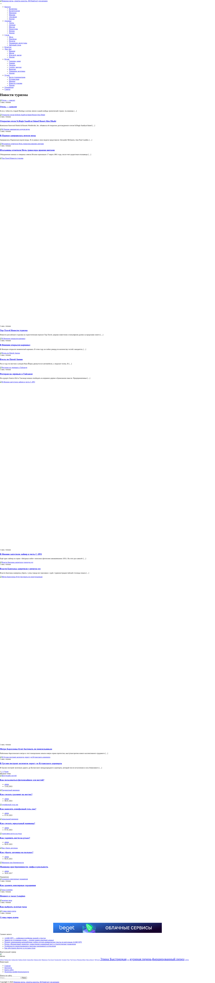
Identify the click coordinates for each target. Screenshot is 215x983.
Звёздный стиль (15, 45)
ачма (128, 959)
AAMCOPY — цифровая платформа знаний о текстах (25, 938)
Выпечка (12, 69)
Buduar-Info (7, 959)
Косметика (13, 9)
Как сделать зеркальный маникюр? (17, 823)
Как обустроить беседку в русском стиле (19, 948)
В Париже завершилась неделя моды (18, 135)
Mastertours (45, 959)
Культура (7, 47)
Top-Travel (51, 959)
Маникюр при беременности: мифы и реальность (24, 867)
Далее (6, 772)
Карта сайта (9, 970)
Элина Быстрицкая (113, 959)
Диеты (11, 23)
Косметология (14, 11)
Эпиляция (13, 17)
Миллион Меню (81, 959)
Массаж (12, 27)
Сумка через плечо (9, 917)
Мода (11, 37)
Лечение (12, 25)
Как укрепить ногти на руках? (15, 838)
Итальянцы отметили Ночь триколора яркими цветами (27, 150)
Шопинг (12, 81)
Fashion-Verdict (22, 959)
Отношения (8, 87)
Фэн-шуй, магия (15, 55)
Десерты (12, 65)
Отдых (7, 75)
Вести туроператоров (17, 77)
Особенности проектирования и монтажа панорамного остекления (30, 946)
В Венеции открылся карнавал (15, 345)
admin (6, 784)
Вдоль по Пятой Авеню (11, 359)
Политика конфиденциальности (16, 972)
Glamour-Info (37, 959)
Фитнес (12, 31)
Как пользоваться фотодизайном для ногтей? (22, 780)
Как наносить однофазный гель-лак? (18, 809)
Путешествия (14, 79)
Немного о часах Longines (12, 896)
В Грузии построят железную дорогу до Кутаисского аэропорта (31, 763)
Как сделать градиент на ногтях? (16, 794)
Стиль (6, 35)
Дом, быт (8, 49)
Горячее (12, 63)
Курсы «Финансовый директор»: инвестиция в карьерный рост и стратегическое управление (40, 944)
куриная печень (141, 959)
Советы (7, 89)
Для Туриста (73, 959)
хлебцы (187, 959)
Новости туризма (15, 83)
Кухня (6, 59)
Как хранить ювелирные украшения (18, 885)
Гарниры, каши (15, 61)
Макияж (12, 15)
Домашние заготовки (17, 71)
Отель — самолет (8, 107)
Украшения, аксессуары (18, 43)
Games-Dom (30, 959)
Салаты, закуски (15, 67)
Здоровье (7, 21)
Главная (7, 966)
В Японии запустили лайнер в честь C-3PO (21, 554)
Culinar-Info (14, 959)
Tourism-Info (57, 959)
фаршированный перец (168, 959)
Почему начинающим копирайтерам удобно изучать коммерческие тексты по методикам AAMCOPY (43, 942)
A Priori (2, 959)
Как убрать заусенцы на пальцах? (16, 852)
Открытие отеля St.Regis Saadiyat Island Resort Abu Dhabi (28, 121)
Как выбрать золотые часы (13, 907)
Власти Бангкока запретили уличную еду (20, 569)
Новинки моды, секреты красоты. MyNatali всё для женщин (36, 982)
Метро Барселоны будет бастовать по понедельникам (26, 749)
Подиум (12, 41)
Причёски (13, 39)
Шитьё (11, 53)
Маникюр (12, 13)
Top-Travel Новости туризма (14, 330)
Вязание (12, 51)
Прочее (12, 19)
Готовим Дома (66, 959)
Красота (7, 7)
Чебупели (97, 959)
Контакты (8, 968)
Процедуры (13, 29)
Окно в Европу (90, 959)
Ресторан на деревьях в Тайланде (16, 374)
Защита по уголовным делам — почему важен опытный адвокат (29, 940)
